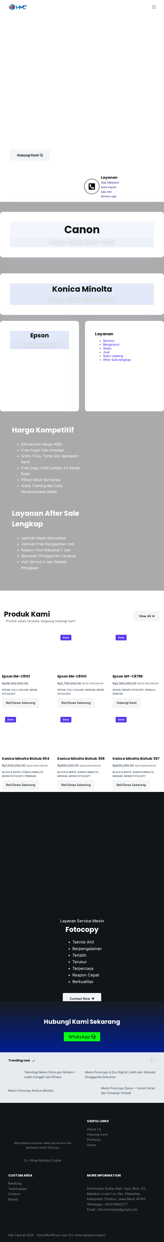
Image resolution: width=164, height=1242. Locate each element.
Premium (30, 776)
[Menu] (154, 7)
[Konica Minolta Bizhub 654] (26, 732)
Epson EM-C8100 (72, 676)
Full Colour (20, 689)
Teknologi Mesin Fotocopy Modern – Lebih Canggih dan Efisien (50, 1074)
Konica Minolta (32, 772)
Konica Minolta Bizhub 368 (81, 758)
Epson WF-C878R (128, 676)
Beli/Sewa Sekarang (20, 703)
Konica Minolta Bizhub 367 (136, 758)
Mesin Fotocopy (133, 689)
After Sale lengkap (117, 360)
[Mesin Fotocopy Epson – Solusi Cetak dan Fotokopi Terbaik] (91, 1091)
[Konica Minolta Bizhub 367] (137, 732)
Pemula (150, 689)
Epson (6, 689)
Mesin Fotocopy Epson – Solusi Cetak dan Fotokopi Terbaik (128, 1090)
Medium (90, 689)
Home (91, 1145)
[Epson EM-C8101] (26, 650)
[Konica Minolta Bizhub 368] (82, 732)
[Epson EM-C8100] (82, 650)
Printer (118, 693)
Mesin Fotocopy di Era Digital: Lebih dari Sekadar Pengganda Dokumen (120, 1074)
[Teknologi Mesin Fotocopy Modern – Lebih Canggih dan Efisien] (14, 1075)
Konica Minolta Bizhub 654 (25, 758)
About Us (94, 1129)
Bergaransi (111, 344)
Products (94, 1140)
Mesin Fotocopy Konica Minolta (30, 1090)
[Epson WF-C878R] (137, 650)
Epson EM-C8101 (16, 676)
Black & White (11, 772)
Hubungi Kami (127, 703)
